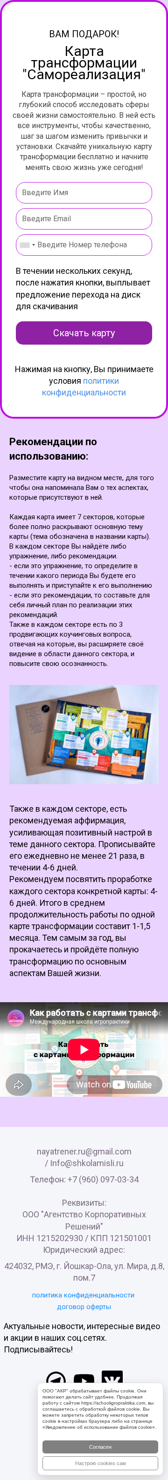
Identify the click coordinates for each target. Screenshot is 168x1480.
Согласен (100, 1447)
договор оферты (84, 1307)
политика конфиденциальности (83, 1295)
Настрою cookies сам (100, 1463)
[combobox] (27, 245)
